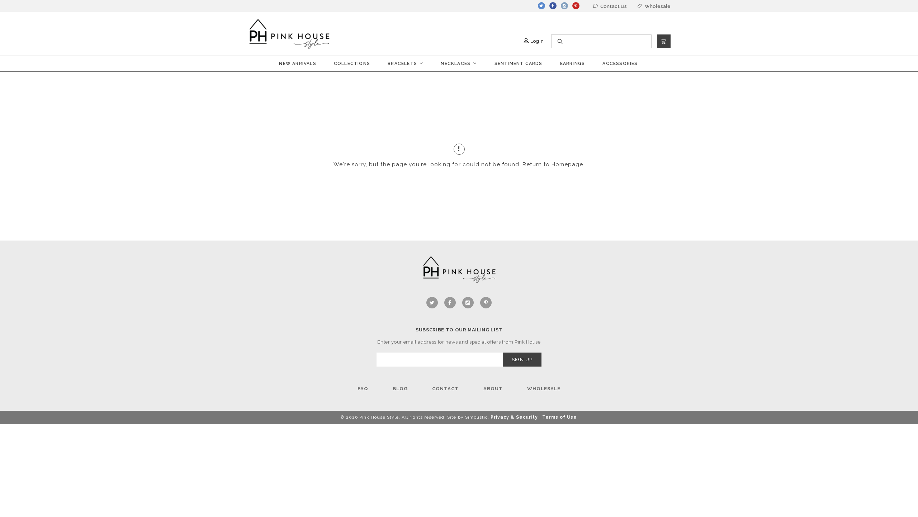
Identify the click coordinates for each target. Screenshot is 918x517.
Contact (445, 388)
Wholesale (543, 388)
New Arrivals (297, 63)
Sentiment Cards (519, 63)
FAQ (363, 388)
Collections (352, 63)
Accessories (620, 63)
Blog (400, 388)
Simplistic (476, 417)
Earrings (572, 63)
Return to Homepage (552, 164)
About (493, 388)
